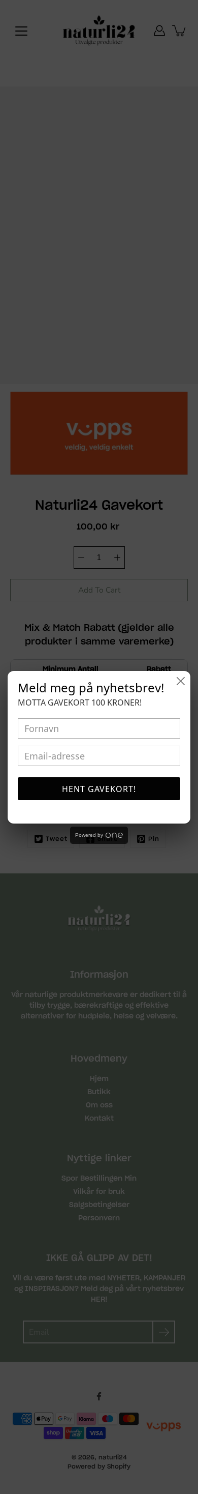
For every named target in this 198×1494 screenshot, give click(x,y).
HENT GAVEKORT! (99, 789)
